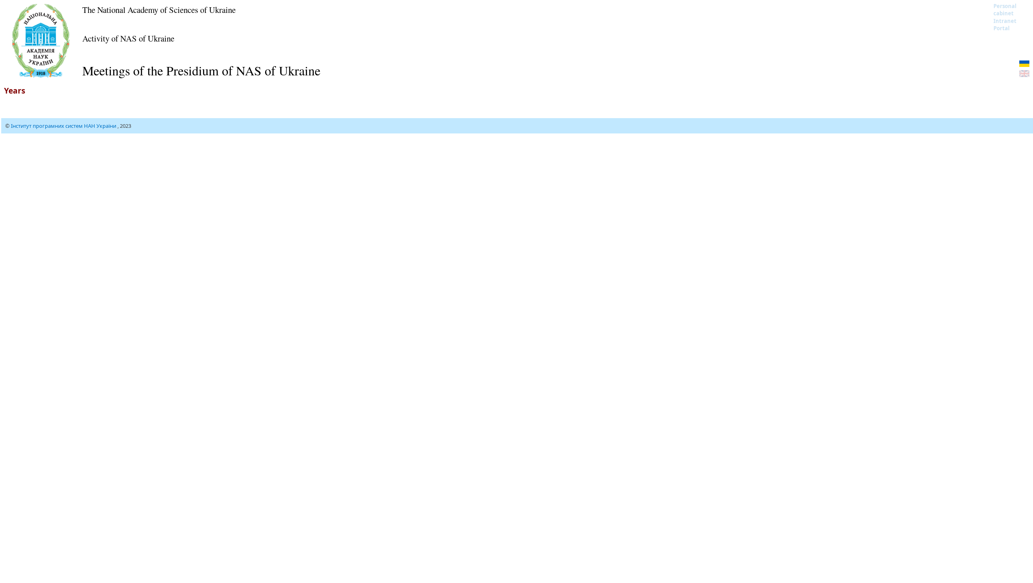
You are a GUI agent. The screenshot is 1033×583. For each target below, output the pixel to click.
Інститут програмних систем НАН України (64, 125)
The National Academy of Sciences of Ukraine (159, 9)
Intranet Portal (1004, 24)
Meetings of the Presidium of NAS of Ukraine (201, 70)
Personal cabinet (1004, 9)
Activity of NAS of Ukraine (128, 38)
